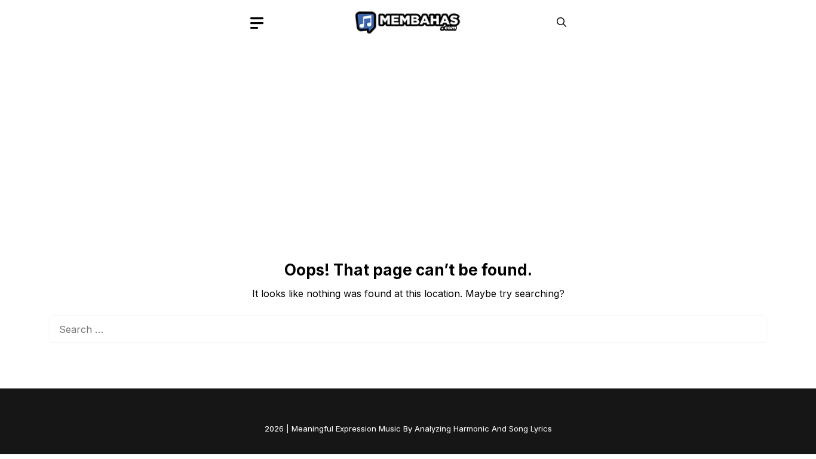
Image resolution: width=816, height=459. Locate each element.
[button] (561, 22)
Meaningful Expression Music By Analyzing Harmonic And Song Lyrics (422, 428)
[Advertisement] (408, 134)
